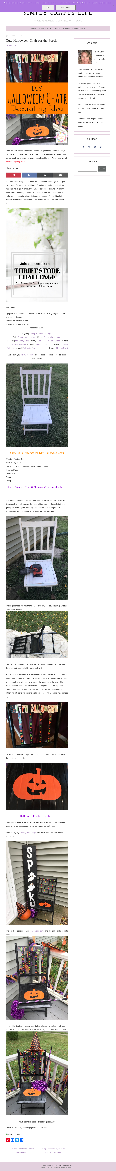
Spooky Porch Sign (28, 833)
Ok (48, 7)
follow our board (28, 355)
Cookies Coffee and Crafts (48, 341)
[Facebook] (83, 148)
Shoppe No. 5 (62, 348)
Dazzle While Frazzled (17, 344)
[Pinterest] (89, 148)
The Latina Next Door (43, 344)
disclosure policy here (15, 162)
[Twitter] (100, 148)
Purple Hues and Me (26, 337)
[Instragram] (95, 148)
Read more (65, 7)
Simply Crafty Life (58, 13)
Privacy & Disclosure (50, 1167)
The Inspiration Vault (53, 337)
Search (93, 162)
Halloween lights (37, 931)
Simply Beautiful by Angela (40, 334)
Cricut (56, 29)
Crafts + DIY (44, 29)
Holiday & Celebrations (73, 29)
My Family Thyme (30, 348)
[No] (113, 6)
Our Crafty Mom (22, 341)
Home (33, 29)
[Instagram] (100, 144)
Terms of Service (67, 1167)
